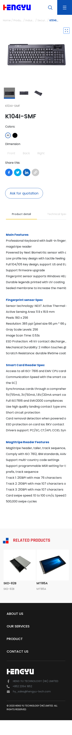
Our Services (18, 626)
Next (69, 54)
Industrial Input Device (30, 20)
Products (18, 20)
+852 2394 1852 (22, 686)
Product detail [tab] (21, 214)
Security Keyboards (42, 20)
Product (15, 639)
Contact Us (17, 651)
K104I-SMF (54, 20)
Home (7, 20)
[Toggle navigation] (65, 7)
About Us (15, 614)
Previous (2, 54)
